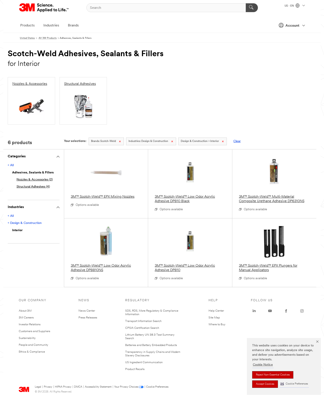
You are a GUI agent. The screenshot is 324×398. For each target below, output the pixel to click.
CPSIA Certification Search (142, 328)
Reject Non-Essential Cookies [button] (273, 375)
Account (292, 26)
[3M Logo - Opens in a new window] (44, 7)
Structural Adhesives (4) (33, 186)
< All (11, 165)
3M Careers (26, 317)
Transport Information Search (143, 321)
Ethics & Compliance (32, 351)
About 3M (25, 310)
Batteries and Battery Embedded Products (151, 345)
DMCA (78, 387)
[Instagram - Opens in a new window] (302, 311)
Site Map (214, 317)
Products (27, 25)
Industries (51, 25)
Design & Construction (148, 141)
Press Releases (87, 317)
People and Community (33, 345)
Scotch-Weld (103, 141)
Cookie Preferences (157, 387)
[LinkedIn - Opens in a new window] (254, 311)
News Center (86, 310)
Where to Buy (217, 324)
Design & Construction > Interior (200, 141)
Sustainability (27, 338)
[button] (294, 384)
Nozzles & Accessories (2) (35, 179)
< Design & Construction (25, 223)
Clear (237, 141)
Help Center (216, 310)
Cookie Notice (263, 364)
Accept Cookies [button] (265, 384)
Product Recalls (135, 369)
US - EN (289, 6)
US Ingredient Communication (144, 362)
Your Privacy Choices (126, 387)
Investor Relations (30, 324)
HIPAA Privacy (63, 387)
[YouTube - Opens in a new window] (270, 311)
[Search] (252, 7)
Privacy (48, 387)
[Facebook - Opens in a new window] (286, 311)
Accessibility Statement (98, 387)
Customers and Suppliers (34, 331)
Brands (73, 25)
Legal (38, 387)
